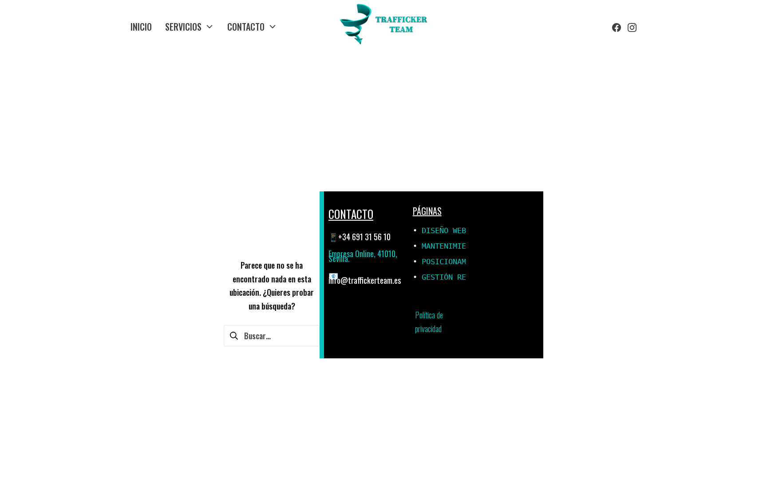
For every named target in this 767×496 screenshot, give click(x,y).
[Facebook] (616, 26)
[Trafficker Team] (384, 26)
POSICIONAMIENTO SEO (464, 261)
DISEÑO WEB (444, 230)
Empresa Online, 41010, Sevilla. (362, 256)
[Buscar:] (272, 334)
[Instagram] (632, 26)
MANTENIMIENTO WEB (459, 246)
